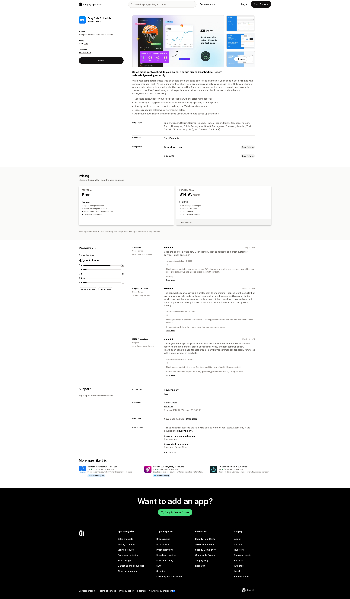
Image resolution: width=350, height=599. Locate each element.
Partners (238, 560)
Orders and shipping (128, 555)
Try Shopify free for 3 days (175, 512)
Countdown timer (173, 147)
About (237, 539)
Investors (239, 549)
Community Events (205, 555)
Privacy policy (171, 390)
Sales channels (125, 539)
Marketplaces (163, 544)
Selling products (126, 549)
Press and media (242, 555)
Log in (244, 4)
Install (101, 60)
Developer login (87, 590)
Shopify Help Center (205, 539)
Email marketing (164, 560)
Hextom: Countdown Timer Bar (102, 467)
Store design (124, 560)
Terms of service (107, 590)
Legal (237, 571)
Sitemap (141, 590)
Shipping (160, 571)
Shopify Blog (201, 560)
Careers (238, 544)
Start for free (261, 4)
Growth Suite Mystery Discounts (168, 467)
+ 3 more (240, 59)
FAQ (166, 393)
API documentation (205, 544)
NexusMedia (85, 52)
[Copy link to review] (143, 247)
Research (200, 565)
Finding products (126, 544)
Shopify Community (205, 549)
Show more (170, 280)
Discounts (169, 156)
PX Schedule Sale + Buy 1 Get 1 (233, 467)
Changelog (191, 419)
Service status (241, 576)
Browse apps (206, 4)
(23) (86, 43)
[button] (109, 471)
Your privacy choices (160, 590)
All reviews (106, 289)
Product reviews (164, 549)
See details (170, 452)
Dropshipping (163, 539)
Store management (128, 571)
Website (168, 406)
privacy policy (184, 430)
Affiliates (238, 565)
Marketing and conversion (131, 565)
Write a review (88, 289)
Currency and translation (169, 576)
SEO (158, 565)
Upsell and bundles (166, 555)
